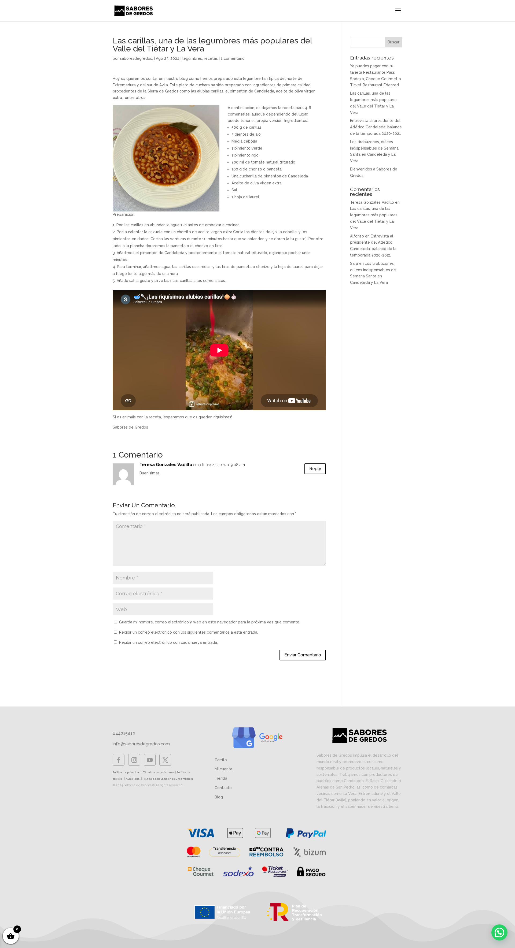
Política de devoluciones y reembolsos (168, 778)
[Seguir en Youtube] (150, 760)
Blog (219, 797)
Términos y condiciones (158, 772)
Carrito (221, 760)
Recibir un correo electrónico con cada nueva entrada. (168, 642)
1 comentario (233, 58)
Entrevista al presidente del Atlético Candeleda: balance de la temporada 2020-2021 (376, 127)
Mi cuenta (223, 769)
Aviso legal (133, 778)
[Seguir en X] (165, 760)
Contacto (223, 788)
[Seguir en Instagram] (134, 760)
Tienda (221, 778)
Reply (315, 468)
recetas (211, 58)
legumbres (192, 58)
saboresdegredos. (136, 58)
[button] (499, 932)
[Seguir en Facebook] (118, 760)
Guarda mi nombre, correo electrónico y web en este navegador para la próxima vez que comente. (209, 622)
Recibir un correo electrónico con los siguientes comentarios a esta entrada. (188, 632)
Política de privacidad (127, 772)
